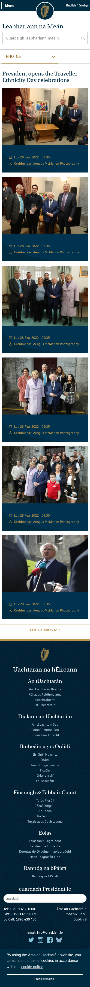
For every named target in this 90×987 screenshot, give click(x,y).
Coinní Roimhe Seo (45, 730)
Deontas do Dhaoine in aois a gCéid (45, 851)
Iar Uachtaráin (45, 705)
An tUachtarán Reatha (45, 689)
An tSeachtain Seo (45, 724)
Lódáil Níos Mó (45, 630)
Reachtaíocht (45, 699)
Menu (9, 5)
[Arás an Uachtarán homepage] (45, 654)
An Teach (45, 811)
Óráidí (45, 760)
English (71, 5)
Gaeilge (84, 5)
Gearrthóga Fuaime (45, 765)
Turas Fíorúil (45, 800)
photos (13, 56)
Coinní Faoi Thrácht (45, 735)
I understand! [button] (45, 979)
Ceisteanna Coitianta (45, 846)
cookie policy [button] (32, 967)
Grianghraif (45, 775)
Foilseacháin (45, 781)
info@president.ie (50, 932)
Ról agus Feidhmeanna (45, 694)
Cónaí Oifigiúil (45, 805)
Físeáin (45, 770)
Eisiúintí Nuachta (45, 754)
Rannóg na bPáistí (45, 876)
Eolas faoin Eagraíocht (45, 841)
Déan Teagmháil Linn (45, 857)
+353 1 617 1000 (22, 909)
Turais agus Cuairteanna (45, 821)
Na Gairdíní (45, 816)
